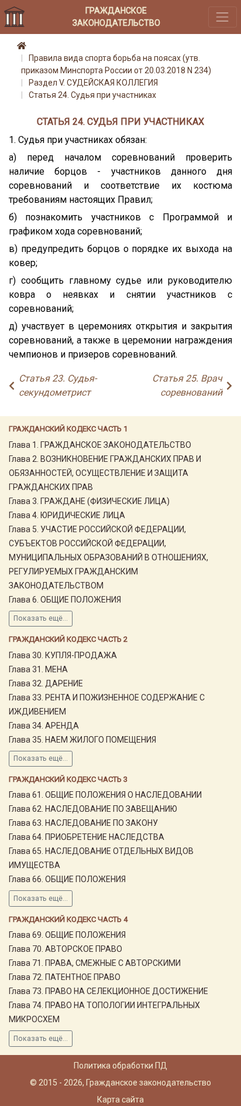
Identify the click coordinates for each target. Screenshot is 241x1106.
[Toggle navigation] (222, 16)
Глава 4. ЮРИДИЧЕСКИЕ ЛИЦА (67, 515)
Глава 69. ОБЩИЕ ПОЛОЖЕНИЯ (67, 935)
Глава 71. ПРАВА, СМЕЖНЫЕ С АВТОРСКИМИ (95, 963)
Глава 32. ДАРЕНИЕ (46, 683)
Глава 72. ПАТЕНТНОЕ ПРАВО (64, 977)
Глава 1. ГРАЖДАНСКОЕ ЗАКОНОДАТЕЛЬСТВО (100, 445)
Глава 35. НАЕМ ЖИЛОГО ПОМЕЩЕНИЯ (82, 739)
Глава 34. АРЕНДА (44, 725)
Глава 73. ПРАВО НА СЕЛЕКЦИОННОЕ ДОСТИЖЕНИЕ (108, 991)
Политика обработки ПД (120, 1065)
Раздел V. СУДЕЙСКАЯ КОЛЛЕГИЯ (93, 82)
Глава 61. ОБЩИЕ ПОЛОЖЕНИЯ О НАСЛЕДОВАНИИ (105, 794)
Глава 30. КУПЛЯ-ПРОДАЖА (63, 655)
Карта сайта (120, 1099)
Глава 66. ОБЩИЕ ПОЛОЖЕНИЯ (67, 879)
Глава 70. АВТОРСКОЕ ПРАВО (65, 949)
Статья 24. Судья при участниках (92, 95)
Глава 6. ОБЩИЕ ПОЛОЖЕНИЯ (65, 599)
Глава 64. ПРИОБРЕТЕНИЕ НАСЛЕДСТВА (86, 837)
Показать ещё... (40, 618)
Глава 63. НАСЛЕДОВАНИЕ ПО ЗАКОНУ (83, 823)
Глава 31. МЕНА (38, 669)
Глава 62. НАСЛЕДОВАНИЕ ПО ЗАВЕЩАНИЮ (93, 809)
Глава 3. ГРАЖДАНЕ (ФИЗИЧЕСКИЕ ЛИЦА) (89, 501)
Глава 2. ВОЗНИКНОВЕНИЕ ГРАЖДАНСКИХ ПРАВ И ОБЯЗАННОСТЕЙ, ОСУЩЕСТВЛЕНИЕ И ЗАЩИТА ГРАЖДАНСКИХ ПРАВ (105, 473)
